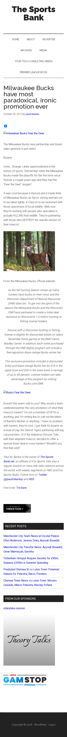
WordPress (40, 724)
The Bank (21, 487)
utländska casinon (14, 608)
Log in (51, 724)
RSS (31, 479)
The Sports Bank (33, 13)
